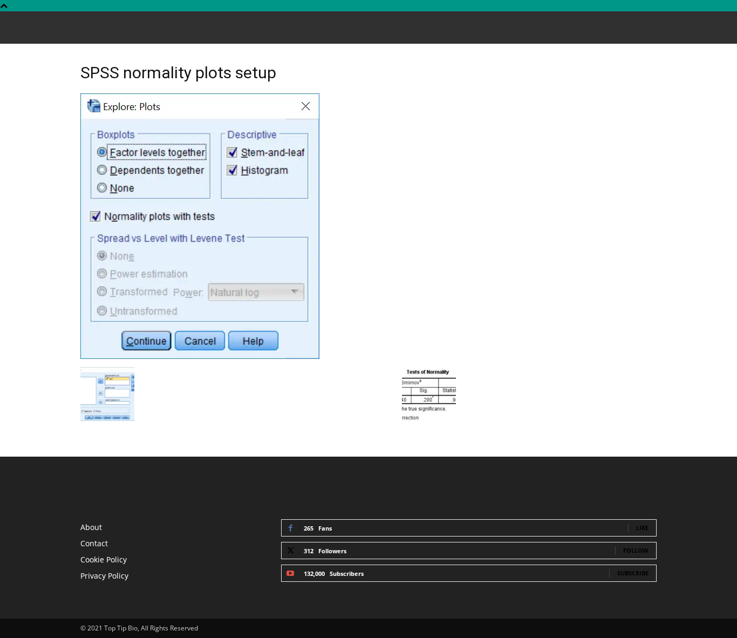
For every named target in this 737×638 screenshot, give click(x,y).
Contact (94, 543)
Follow (636, 550)
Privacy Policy (104, 576)
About (91, 527)
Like (642, 528)
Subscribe (633, 573)
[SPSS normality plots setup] (199, 356)
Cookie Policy (103, 559)
